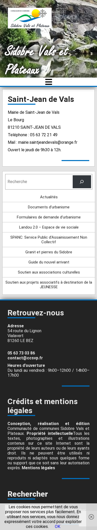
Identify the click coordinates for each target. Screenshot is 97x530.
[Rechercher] (82, 181)
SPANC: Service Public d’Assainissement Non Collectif (48, 239)
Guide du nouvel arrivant (48, 262)
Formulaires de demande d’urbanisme (49, 217)
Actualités (49, 197)
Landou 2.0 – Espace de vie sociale (49, 227)
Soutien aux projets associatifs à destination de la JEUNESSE (48, 284)
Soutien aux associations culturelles (49, 272)
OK (57, 526)
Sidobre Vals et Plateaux (36, 60)
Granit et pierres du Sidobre (48, 252)
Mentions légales (38, 467)
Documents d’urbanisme (49, 207)
